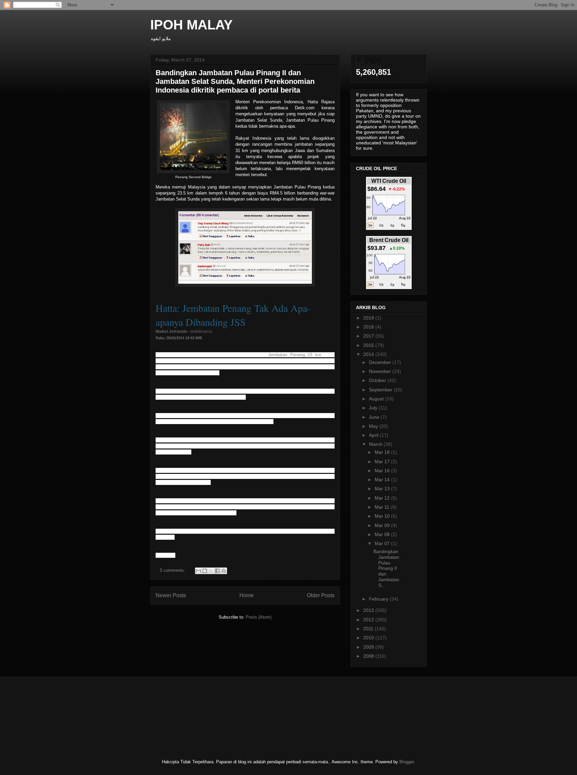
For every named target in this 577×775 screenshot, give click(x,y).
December (380, 362)
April (374, 435)
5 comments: (173, 570)
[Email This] (198, 570)
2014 (369, 354)
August (377, 398)
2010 (369, 637)
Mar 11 (383, 507)
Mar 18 (383, 452)
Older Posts (321, 595)
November (380, 371)
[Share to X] (211, 570)
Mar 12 (383, 498)
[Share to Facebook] (217, 570)
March (376, 444)
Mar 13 (383, 488)
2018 (369, 327)
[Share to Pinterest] (223, 570)
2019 (369, 317)
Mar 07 (383, 543)
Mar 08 (383, 534)
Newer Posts (171, 595)
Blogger (406, 761)
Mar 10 (383, 516)
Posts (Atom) (258, 617)
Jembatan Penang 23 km (294, 354)
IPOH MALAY (191, 24)
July (374, 407)
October (378, 380)
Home (246, 595)
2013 (369, 610)
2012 (369, 619)
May (374, 426)
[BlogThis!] (204, 570)
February (379, 599)
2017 (369, 336)
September (381, 389)
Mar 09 (383, 525)
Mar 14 (383, 479)
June (375, 417)
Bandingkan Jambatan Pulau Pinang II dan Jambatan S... (386, 568)
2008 (369, 656)
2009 (369, 647)
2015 (369, 345)
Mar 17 (383, 461)
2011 (369, 628)
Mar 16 (383, 470)
